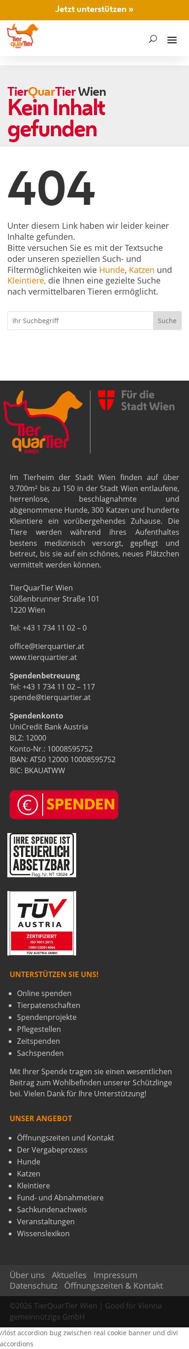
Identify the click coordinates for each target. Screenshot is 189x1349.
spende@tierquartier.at (50, 697)
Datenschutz (33, 1285)
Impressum (116, 1274)
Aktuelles (69, 1274)
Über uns (27, 1274)
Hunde (112, 269)
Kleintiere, (26, 280)
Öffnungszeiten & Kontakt (113, 1285)
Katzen (142, 269)
